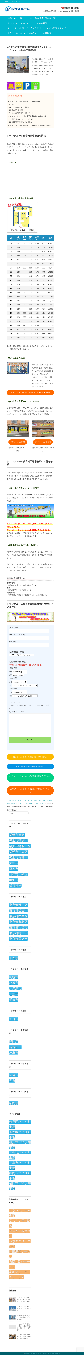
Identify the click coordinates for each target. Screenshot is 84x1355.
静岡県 (13, 1041)
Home (9, 800)
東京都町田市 (18, 933)
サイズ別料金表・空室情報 (19, 107)
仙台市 (13, 1019)
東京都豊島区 (18, 922)
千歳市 (13, 1000)
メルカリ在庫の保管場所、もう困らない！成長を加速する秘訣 (24, 1337)
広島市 (13, 1075)
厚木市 (13, 868)
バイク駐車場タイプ (56, 28)
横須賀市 (15, 885)
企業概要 (47, 33)
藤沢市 (13, 880)
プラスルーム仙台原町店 (17, 442)
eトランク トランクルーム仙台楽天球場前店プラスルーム (30, 777)
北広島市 (15, 988)
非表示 (18, 96)
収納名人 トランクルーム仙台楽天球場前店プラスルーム (30, 790)
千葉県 (13, 958)
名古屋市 (15, 1047)
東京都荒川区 (18, 905)
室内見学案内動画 (16, 110)
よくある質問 (41, 23)
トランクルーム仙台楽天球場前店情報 (25, 101)
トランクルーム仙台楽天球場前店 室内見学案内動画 (30, 392)
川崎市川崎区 (18, 874)
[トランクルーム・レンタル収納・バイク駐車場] (17, 7)
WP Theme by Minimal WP (54, 1353)
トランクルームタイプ (18, 23)
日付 (10, 672)
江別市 (13, 994)
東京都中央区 (18, 916)
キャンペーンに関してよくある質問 (24, 28)
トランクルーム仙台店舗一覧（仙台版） (30, 766)
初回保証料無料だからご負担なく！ (22, 122)
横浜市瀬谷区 (18, 857)
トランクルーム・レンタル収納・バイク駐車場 (36, 1353)
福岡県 (13, 1103)
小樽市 (13, 983)
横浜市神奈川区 (20, 846)
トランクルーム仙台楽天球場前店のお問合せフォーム (30, 125)
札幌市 (13, 977)
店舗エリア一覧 (15, 18)
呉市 (12, 1080)
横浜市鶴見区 (18, 840)
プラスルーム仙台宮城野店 (43, 442)
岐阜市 (13, 1052)
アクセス (13, 104)
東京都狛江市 (18, 927)
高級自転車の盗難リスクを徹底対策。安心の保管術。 (24, 1317)
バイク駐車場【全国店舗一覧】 (43, 18)
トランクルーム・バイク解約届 (22, 33)
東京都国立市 (18, 938)
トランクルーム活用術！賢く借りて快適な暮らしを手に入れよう (24, 1299)
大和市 (13, 863)
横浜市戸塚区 (18, 852)
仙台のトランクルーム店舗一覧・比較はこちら (30, 757)
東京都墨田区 (18, 910)
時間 (10, 675)
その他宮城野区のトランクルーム (21, 113)
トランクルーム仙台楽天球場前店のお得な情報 (28, 116)
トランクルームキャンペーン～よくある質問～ (24, 1308)
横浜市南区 (16, 835)
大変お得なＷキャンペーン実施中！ (22, 119)
